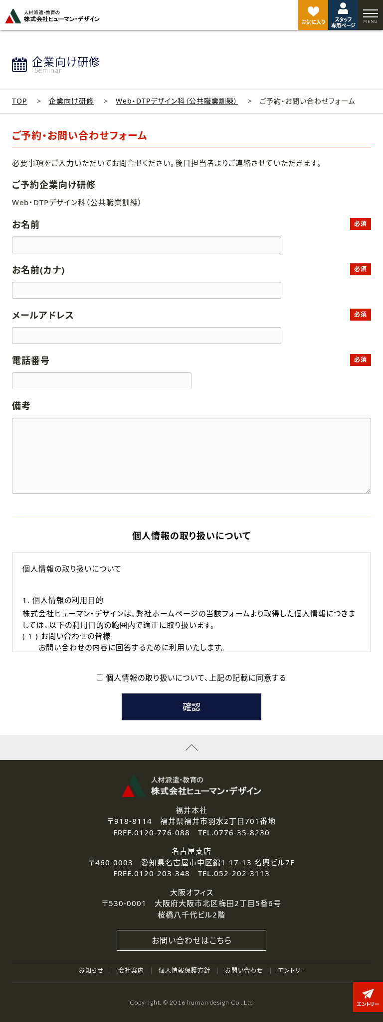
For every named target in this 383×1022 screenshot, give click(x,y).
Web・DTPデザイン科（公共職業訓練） (177, 101)
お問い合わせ (244, 970)
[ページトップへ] (191, 747)
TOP (19, 101)
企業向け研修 (71, 101)
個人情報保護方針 (184, 970)
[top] (52, 16)
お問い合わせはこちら (192, 940)
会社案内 (131, 970)
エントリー (292, 970)
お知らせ (91, 970)
